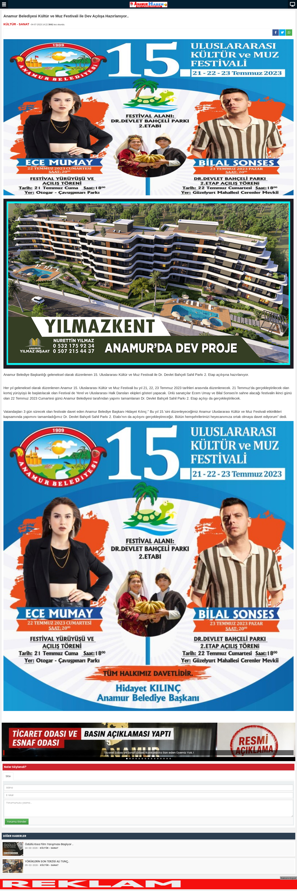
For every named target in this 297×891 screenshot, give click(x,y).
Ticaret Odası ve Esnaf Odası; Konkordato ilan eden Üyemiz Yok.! (149, 753)
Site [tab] (8, 776)
